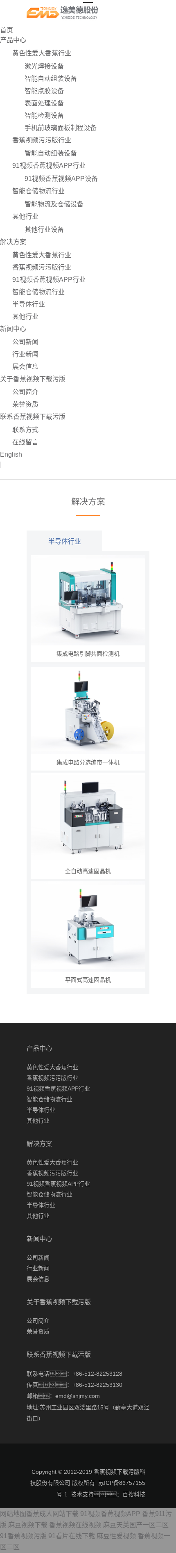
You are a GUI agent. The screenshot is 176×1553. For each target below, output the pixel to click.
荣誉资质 (25, 404)
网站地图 (13, 1513)
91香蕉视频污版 (23, 1535)
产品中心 (13, 40)
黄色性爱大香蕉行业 (41, 53)
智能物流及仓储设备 (54, 204)
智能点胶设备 (44, 90)
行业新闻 (25, 354)
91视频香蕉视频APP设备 (61, 178)
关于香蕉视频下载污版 (32, 378)
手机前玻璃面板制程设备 (61, 127)
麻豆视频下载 (27, 1524)
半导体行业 (28, 304)
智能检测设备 (44, 115)
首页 (6, 30)
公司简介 (25, 392)
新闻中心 (13, 328)
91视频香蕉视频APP (110, 1513)
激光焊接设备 (44, 66)
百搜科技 (133, 1494)
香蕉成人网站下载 (52, 1513)
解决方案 (13, 241)
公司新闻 (25, 342)
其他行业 (25, 216)
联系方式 (25, 429)
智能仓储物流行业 (38, 191)
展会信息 (25, 366)
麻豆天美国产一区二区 (136, 1524)
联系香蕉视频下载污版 (32, 416)
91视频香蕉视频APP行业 (49, 165)
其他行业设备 (44, 229)
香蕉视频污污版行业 (41, 140)
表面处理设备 (44, 103)
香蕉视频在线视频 (75, 1524)
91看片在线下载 (71, 1535)
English (11, 454)
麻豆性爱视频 (116, 1535)
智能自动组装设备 (51, 78)
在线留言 (25, 442)
